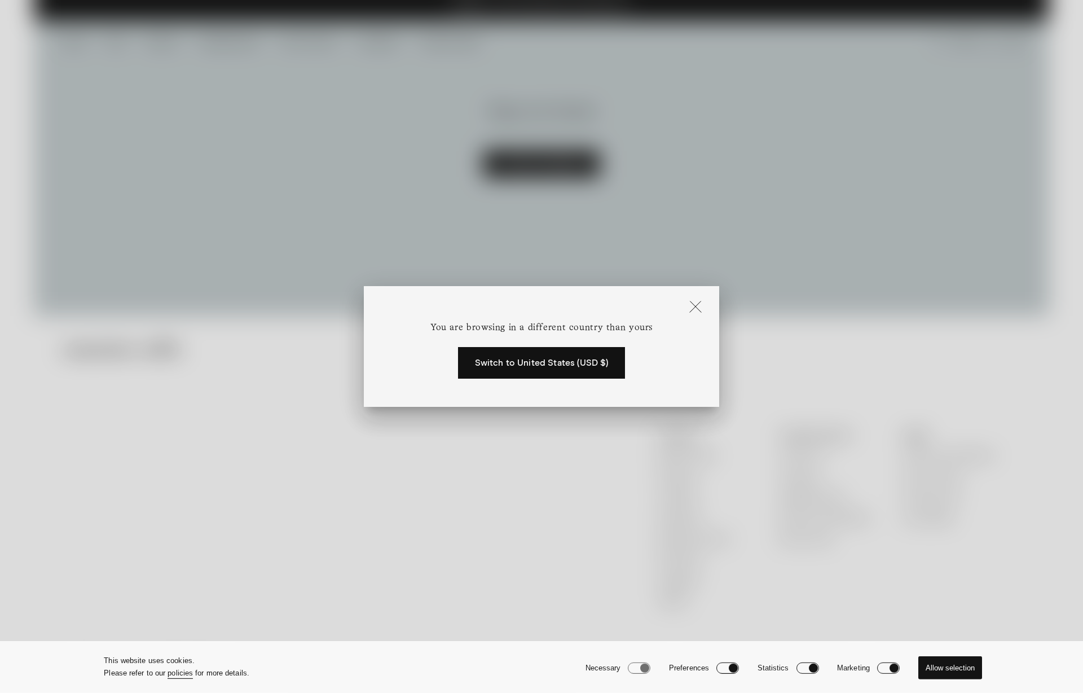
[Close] (695, 307)
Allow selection (950, 668)
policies (180, 673)
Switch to (542, 362)
